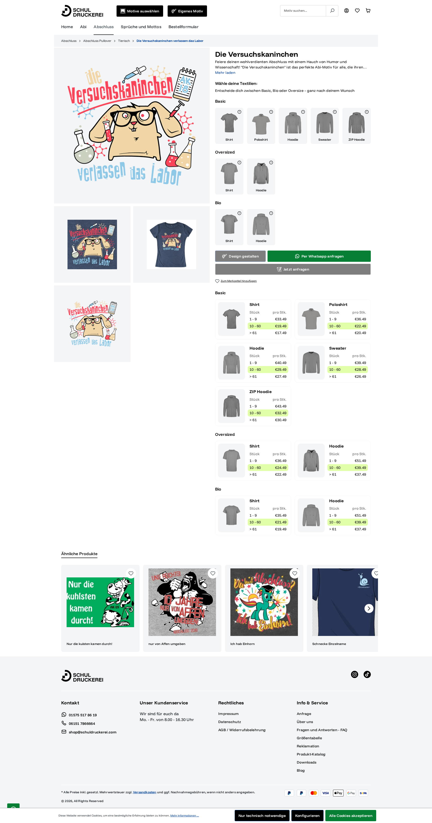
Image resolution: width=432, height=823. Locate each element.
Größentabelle (309, 738)
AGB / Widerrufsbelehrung (242, 730)
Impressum (228, 713)
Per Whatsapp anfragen (323, 256)
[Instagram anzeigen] (354, 676)
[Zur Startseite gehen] (82, 11)
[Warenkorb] (368, 11)
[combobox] (303, 10)
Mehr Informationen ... (184, 815)
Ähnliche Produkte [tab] (79, 553)
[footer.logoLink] (82, 676)
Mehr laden (225, 72)
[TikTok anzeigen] (367, 676)
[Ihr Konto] (346, 11)
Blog (301, 770)
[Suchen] (332, 10)
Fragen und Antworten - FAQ (322, 730)
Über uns (305, 721)
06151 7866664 (82, 723)
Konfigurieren (307, 815)
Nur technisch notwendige (262, 815)
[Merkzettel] (357, 11)
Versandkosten (144, 792)
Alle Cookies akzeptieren (350, 815)
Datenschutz (229, 721)
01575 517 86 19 (83, 715)
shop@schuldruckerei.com (93, 732)
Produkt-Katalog (311, 754)
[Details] (239, 112)
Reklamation (308, 746)
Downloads (307, 762)
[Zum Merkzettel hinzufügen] (131, 573)
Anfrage (304, 713)
